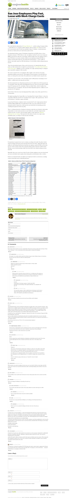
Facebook (44, 497)
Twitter (47, 497)
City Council (59, 22)
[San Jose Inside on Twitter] (65, 1)
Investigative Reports (23, 8)
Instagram (50, 497)
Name (10, 472)
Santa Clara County (59, 20)
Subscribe (41, 497)
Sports (36, 8)
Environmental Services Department (19, 209)
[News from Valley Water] (62, 4)
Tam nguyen (15, 261)
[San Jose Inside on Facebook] (67, 1)
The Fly (32, 8)
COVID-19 (59, 30)
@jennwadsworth (22, 18)
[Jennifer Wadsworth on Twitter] (15, 216)
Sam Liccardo (58, 26)
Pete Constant (11, 211)
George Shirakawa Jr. (27, 46)
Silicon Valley (58, 28)
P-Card (40, 209)
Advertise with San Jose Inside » (59, 34)
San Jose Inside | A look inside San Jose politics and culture (20, 492)
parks (45, 209)
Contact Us (38, 497)
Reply (10, 251)
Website (9, 480)
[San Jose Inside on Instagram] (68, 1)
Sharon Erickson (35, 211)
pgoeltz (11, 444)
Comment (10, 458)
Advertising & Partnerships (33, 497)
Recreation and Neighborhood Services (23, 211)
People (49, 8)
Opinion (14, 8)
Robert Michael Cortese (16, 325)
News (9, 8)
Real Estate (43, 8)
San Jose (59, 24)
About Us (23, 497)
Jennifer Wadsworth (13, 18)
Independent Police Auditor (32, 209)
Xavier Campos (42, 211)
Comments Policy (27, 497)
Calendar (55, 8)
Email (10, 476)
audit (37, 47)
